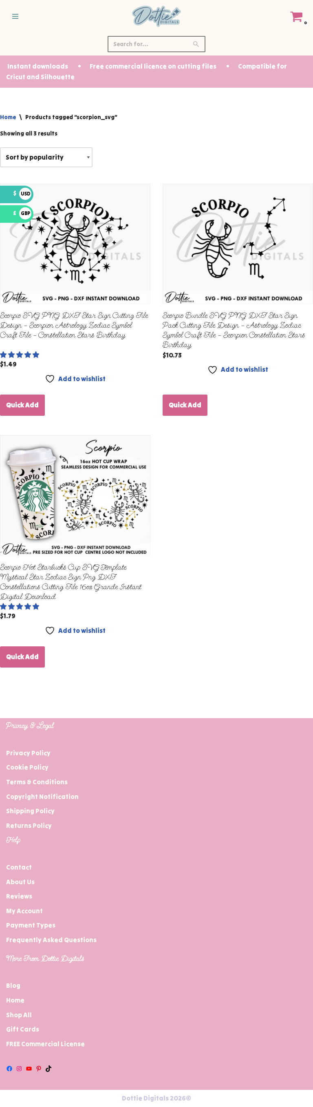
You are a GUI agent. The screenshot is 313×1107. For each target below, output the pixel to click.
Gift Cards (22, 1029)
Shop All (19, 1015)
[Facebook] (9, 1068)
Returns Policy (29, 825)
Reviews (19, 896)
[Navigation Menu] (15, 16)
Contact (19, 867)
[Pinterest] (38, 1068)
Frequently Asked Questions (51, 940)
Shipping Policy (30, 811)
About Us (20, 882)
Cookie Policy (27, 767)
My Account (24, 911)
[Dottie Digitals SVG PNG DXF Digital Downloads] (156, 16)
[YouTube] (29, 1068)
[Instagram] (19, 1068)
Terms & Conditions (37, 782)
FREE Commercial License (45, 1044)
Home (8, 117)
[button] (20, 355)
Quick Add (22, 405)
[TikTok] (48, 1068)
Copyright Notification (42, 796)
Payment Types (30, 925)
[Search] (196, 44)
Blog (13, 985)
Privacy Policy (28, 753)
